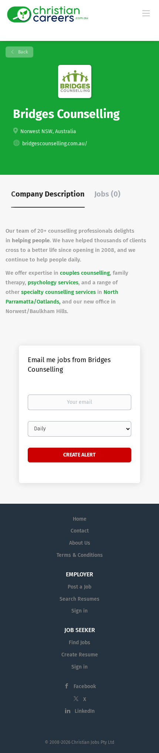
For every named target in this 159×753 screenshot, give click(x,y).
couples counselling (85, 273)
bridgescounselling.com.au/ (54, 143)
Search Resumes (79, 599)
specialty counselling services (58, 292)
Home (80, 519)
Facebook (85, 686)
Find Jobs (79, 642)
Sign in (79, 611)
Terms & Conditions (80, 555)
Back (22, 52)
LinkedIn (85, 711)
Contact (80, 531)
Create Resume (79, 655)
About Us (79, 543)
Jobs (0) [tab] (107, 194)
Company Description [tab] (48, 194)
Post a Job (79, 587)
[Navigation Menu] (146, 12)
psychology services (53, 282)
